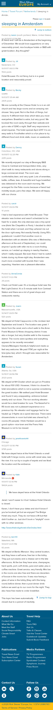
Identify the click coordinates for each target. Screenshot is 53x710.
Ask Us (29, 627)
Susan (18, 367)
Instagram (36, 688)
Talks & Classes (34, 630)
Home (5, 11)
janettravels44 (22, 438)
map (4, 695)
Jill (17, 61)
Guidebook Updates (36, 636)
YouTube (44, 688)
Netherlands (30, 11)
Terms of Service (9, 707)
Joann (18, 306)
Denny (19, 147)
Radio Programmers (36, 657)
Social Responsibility (11, 630)
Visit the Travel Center (36, 633)
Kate (18, 474)
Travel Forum (16, 11)
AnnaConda (16, 273)
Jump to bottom (44, 30)
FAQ (28, 621)
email (4, 688)
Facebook (28, 688)
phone (11, 688)
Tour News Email (10, 657)
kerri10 (14, 537)
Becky (18, 90)
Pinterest (36, 695)
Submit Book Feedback (37, 639)
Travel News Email (10, 654)
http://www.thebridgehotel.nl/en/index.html (21, 527)
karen (13, 35)
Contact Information (11, 621)
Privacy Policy (25, 707)
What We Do (8, 624)
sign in (41, 19)
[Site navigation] (3, 3)
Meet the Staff (8, 627)
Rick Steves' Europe (26, 3)
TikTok (28, 695)
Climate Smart (8, 633)
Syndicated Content (35, 660)
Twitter (44, 695)
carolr (13, 203)
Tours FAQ (31, 624)
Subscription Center (11, 660)
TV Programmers (34, 654)
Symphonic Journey (35, 663)
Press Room (32, 666)
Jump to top (45, 597)
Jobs (4, 636)
